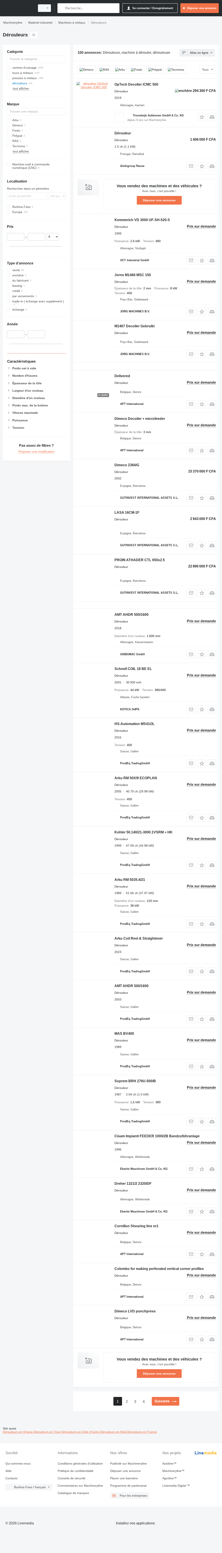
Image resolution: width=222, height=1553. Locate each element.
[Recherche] (61, 8)
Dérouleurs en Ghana (18, 1432)
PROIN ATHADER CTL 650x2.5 (139, 560)
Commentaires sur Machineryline (80, 1485)
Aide (8, 1471)
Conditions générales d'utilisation (80, 1463)
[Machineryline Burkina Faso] (18, 8)
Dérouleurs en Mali (113, 1432)
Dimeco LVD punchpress (135, 1311)
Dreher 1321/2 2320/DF (133, 1183)
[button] (202, 117)
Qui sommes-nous (18, 1463)
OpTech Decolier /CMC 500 (136, 84)
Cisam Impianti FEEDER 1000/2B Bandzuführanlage (157, 1136)
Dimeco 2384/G (126, 465)
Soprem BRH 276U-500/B (135, 1081)
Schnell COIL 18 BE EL (133, 669)
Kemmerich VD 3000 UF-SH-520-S (142, 220)
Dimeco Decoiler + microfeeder (139, 418)
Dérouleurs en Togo (47, 1432)
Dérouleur (122, 133)
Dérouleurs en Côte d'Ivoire (80, 1432)
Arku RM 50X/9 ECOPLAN (135, 778)
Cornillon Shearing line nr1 (136, 1226)
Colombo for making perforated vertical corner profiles (159, 1269)
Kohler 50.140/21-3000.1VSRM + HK (143, 832)
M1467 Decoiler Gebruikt (134, 326)
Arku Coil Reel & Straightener (138, 938)
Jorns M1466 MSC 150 (132, 275)
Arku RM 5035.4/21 (129, 880)
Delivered (122, 376)
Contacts (11, 1478)
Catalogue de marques (73, 1493)
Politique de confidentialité (75, 1471)
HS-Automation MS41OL (134, 724)
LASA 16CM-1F (126, 512)
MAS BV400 (124, 1033)
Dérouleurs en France (142, 1432)
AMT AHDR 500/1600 (131, 614)
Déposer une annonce (159, 200)
